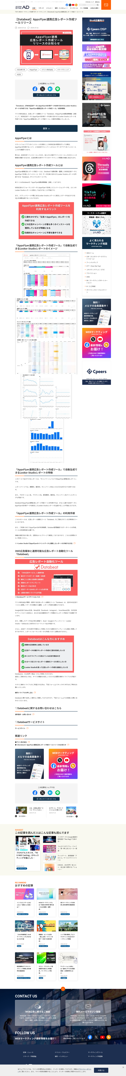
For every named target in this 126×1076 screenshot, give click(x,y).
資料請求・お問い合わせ (23, 714)
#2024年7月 (21, 69)
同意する (101, 1070)
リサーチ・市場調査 (29, 1056)
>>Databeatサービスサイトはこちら (27, 597)
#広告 (19, 74)
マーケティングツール (95, 1052)
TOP (16, 12)
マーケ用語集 (84, 8)
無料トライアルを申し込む (24, 692)
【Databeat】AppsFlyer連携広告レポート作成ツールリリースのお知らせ (41, 745)
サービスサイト (20, 728)
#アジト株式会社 (47, 69)
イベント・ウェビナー (62, 1052)
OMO (88, 277)
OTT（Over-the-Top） (94, 266)
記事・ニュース (28, 1052)
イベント (48, 8)
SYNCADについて (90, 1)
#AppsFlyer (33, 69)
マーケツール (74, 8)
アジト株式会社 (22, 742)
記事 (33, 8)
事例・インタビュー (61, 8)
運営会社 (97, 1)
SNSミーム (90, 253)
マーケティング (41, 12)
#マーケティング (63, 69)
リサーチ (41, 8)
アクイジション (91, 273)
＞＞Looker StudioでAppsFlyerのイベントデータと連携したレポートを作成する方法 (43, 543)
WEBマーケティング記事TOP (27, 12)
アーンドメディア (92, 262)
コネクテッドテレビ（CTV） (95, 269)
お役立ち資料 (94, 8)
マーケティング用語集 (95, 1056)
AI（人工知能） (91, 286)
